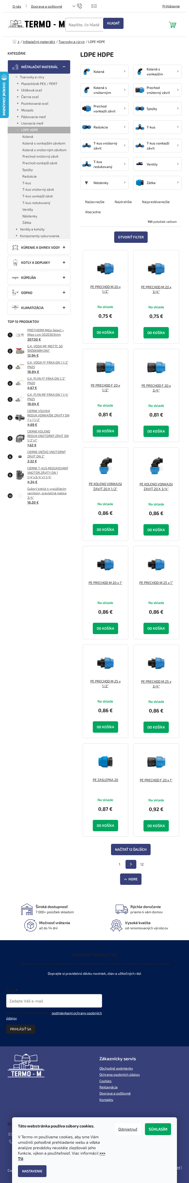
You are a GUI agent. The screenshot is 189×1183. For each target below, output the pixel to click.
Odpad (26, 293)
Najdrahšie (123, 202)
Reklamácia (108, 1087)
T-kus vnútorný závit (38, 189)
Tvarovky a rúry (32, 77)
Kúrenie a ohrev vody (40, 247)
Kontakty (106, 1100)
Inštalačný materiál (39, 67)
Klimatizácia (32, 308)
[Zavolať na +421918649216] (84, 5)
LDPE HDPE (29, 130)
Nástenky (29, 216)
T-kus (26, 183)
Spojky (27, 169)
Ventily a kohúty (32, 229)
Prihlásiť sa (20, 1029)
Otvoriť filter (131, 237)
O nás (17, 6)
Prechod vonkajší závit (39, 163)
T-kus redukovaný (36, 203)
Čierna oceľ (30, 97)
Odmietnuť (127, 1129)
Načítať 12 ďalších (131, 849)
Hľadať (113, 23)
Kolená (27, 136)
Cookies (105, 1081)
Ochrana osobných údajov (119, 1074)
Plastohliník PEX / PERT (39, 84)
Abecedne (93, 212)
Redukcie (29, 176)
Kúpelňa (28, 277)
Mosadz (27, 110)
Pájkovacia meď (33, 117)
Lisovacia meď (32, 123)
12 (142, 864)
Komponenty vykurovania (39, 236)
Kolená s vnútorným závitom (44, 150)
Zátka (26, 222)
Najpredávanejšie (156, 202)
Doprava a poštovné (46, 6)
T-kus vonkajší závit (37, 196)
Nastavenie (32, 1171)
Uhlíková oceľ (31, 90)
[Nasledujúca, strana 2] (131, 864)
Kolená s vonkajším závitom (43, 143)
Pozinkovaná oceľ (34, 103)
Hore (133, 879)
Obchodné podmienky (116, 1068)
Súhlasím (158, 1129)
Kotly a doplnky (35, 262)
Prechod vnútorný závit (40, 156)
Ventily (27, 209)
